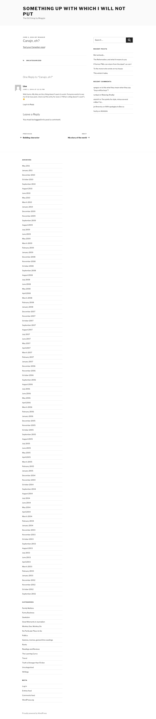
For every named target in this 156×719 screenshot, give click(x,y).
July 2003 (26, 553)
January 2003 (27, 575)
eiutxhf (96, 99)
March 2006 (27, 407)
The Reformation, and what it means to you (110, 59)
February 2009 (28, 248)
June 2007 (26, 339)
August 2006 (27, 384)
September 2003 (29, 544)
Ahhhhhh (104, 111)
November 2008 (28, 261)
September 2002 (29, 594)
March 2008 (27, 298)
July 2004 (26, 498)
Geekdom (26, 617)
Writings (25, 672)
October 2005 (28, 430)
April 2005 (26, 457)
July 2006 (26, 389)
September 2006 (29, 380)
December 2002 (28, 580)
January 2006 (27, 416)
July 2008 (26, 280)
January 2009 (27, 252)
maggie (41, 37)
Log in (24, 686)
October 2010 (27, 179)
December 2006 (28, 366)
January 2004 (27, 525)
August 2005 (27, 439)
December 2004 (28, 475)
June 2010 (26, 193)
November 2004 (28, 480)
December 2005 (28, 421)
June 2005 (26, 448)
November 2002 (28, 585)
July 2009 (26, 230)
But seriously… (99, 55)
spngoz (96, 87)
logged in (38, 119)
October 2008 (28, 266)
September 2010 (29, 184)
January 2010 (27, 207)
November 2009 (28, 216)
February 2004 (28, 521)
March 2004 (27, 516)
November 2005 (28, 425)
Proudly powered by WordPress (34, 713)
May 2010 (26, 198)
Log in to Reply (28, 104)
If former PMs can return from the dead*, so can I (112, 64)
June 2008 (26, 284)
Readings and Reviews (31, 649)
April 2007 (26, 348)
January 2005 (27, 471)
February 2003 (28, 571)
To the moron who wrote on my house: (108, 69)
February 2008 (28, 302)
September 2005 (29, 434)
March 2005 (27, 462)
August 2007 (27, 330)
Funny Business (28, 613)
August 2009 (27, 225)
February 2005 (28, 466)
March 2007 (27, 352)
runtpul (96, 95)
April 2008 (26, 293)
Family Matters (28, 608)
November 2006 (28, 371)
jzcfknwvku (97, 107)
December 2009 (28, 211)
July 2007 (26, 334)
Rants (24, 645)
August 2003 (27, 548)
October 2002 (27, 589)
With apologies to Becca (114, 107)
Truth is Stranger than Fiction (33, 663)
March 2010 (27, 202)
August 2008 (27, 275)
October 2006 (28, 375)
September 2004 (29, 489)
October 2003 (28, 539)
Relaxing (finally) (108, 95)
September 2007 (29, 325)
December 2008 (28, 257)
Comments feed (28, 695)
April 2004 (26, 512)
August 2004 (27, 494)
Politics (25, 635)
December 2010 (28, 175)
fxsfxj (95, 111)
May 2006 (26, 398)
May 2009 (26, 239)
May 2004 (26, 507)
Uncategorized (34, 60)
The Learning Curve (30, 654)
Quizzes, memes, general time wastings (37, 640)
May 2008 (26, 289)
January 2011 (27, 170)
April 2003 (26, 562)
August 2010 (27, 189)
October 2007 (27, 321)
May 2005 (26, 453)
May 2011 (26, 166)
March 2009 (27, 243)
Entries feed (27, 691)
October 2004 (28, 485)
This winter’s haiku (100, 73)
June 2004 (26, 503)
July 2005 (26, 443)
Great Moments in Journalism (33, 622)
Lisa (25, 86)
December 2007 (28, 311)
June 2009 (26, 234)
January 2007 (27, 362)
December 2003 (28, 530)
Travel (24, 658)
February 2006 (28, 412)
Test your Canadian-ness (34, 47)
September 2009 (29, 220)
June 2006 (26, 393)
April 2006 (26, 403)
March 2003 (27, 566)
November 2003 (28, 535)
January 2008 (27, 307)
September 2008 (29, 270)
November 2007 (28, 316)
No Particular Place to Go (32, 631)
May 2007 (26, 343)
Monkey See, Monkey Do (32, 626)
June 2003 (26, 557)
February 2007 (28, 357)
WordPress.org (28, 700)
